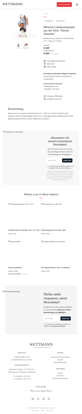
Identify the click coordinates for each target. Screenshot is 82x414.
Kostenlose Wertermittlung (60, 357)
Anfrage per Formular (53, 99)
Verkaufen (60, 376)
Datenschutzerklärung (64, 168)
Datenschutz (35, 411)
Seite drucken (51, 67)
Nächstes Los (60, 21)
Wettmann (12, 4)
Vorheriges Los (49, 21)
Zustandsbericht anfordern (55, 61)
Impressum (49, 411)
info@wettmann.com (51, 86)
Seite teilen (50, 64)
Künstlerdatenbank (60, 362)
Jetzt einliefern (64, 4)
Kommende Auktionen (60, 378)
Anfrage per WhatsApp (54, 96)
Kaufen (60, 373)
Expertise (60, 360)
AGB (42, 411)
